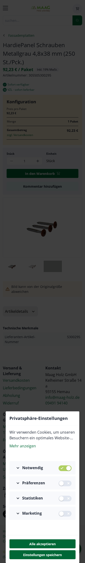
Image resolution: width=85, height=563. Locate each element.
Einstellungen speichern (42, 555)
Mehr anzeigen (22, 446)
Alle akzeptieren (42, 544)
